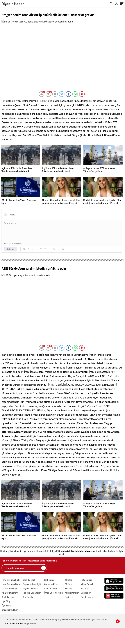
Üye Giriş (6, 601)
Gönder (10, 249)
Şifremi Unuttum (10, 609)
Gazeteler (86, 592)
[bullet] (45, 249)
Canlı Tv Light (8, 597)
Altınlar (68, 579)
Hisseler (69, 588)
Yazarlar (85, 588)
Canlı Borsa (49, 579)
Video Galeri (87, 584)
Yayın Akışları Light (32, 584)
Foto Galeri (86, 579)
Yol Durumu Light (10, 588)
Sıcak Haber (87, 597)
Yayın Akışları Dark (32, 588)
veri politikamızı (13, 623)
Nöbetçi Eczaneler (32, 592)
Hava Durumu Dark (11, 584)
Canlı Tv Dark (29, 579)
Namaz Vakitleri (51, 584)
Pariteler (69, 597)
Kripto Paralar (72, 592)
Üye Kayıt (6, 605)
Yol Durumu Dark (10, 592)
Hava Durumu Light (11, 579)
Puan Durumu (50, 588)
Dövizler (69, 584)
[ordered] (41, 249)
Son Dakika (28, 597)
